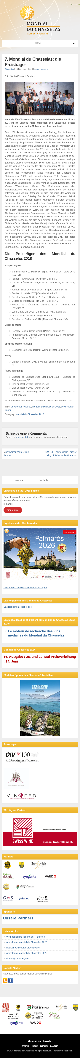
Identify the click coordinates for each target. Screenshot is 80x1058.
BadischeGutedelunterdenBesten (23, 947)
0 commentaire (41, 69)
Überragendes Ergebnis (18, 958)
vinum (8, 410)
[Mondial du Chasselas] (40, 33)
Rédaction (9, 69)
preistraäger (67, 406)
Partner (44, 1046)
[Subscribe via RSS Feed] (5, 980)
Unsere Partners (18, 918)
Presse (35, 1046)
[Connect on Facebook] (10, 980)
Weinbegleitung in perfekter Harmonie (25, 937)
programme (13, 510)
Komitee (25, 1046)
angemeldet (22, 437)
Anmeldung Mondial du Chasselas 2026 (26, 942)
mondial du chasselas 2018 (46, 406)
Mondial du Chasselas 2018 (30, 414)
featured (27, 406)
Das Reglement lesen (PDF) (18, 607)
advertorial (16, 406)
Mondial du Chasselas (40, 1041)
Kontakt (54, 1046)
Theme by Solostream (62, 1051)
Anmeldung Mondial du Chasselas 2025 (26, 953)
